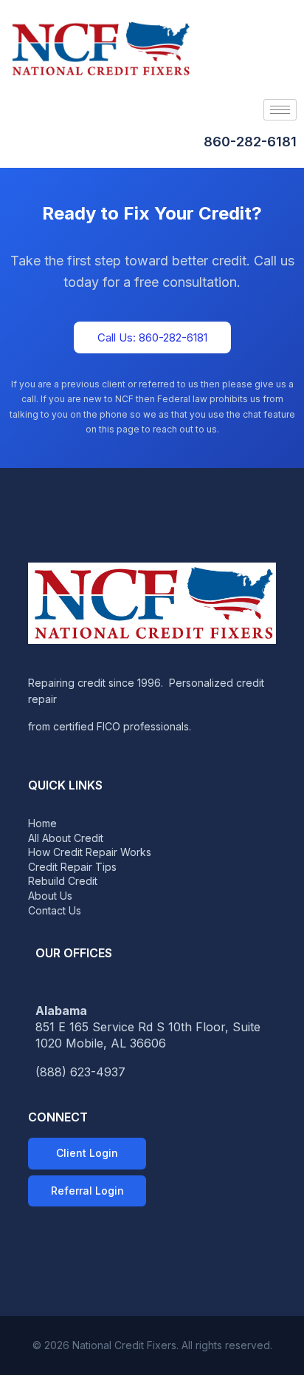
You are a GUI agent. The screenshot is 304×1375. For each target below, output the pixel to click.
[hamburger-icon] (280, 109)
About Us (50, 895)
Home (42, 823)
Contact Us (54, 910)
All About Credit (65, 838)
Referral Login (87, 1190)
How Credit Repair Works (89, 852)
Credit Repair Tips (72, 866)
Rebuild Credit (62, 881)
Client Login (87, 1153)
